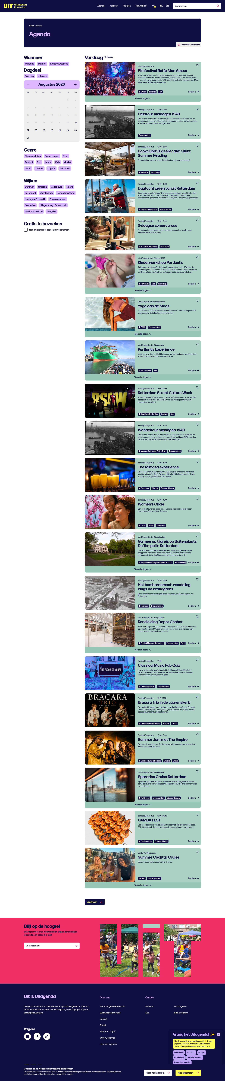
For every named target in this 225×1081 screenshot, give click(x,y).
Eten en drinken (33, 156)
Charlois (42, 187)
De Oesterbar (146, 841)
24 (28, 130)
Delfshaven (57, 187)
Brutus (143, 92)
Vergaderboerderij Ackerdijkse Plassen (156, 563)
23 (75, 123)
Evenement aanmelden (190, 45)
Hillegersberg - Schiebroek (53, 205)
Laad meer (92, 902)
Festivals (149, 1006)
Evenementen (52, 156)
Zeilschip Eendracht (149, 209)
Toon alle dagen (141, 98)
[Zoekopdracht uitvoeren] (218, 6)
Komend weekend (59, 63)
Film (39, 162)
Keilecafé (144, 172)
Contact (103, 1019)
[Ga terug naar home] (15, 6)
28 (60, 130)
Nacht (28, 168)
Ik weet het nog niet (182, 1062)
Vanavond (191, 1052)
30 (75, 130)
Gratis (48, 162)
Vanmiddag (178, 1052)
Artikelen (127, 6)
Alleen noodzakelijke (155, 1073)
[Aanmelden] (76, 946)
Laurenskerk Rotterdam (150, 724)
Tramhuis (144, 606)
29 (68, 130)
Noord (70, 187)
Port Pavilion (146, 371)
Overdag (29, 76)
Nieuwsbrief (141, 6)
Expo (65, 156)
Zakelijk (103, 1025)
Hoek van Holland (34, 211)
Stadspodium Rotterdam (151, 761)
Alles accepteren (185, 1073)
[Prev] (28, 84)
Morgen (42, 63)
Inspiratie (114, 6)
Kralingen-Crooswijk (35, 199)
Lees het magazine (108, 1044)
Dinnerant (145, 488)
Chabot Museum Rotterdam (152, 643)
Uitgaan (51, 168)
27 (52, 130)
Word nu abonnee (107, 1038)
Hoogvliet (51, 211)
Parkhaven (145, 798)
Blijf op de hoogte (107, 1031)
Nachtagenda (180, 1006)
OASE (143, 327)
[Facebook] (37, 1036)
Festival (29, 162)
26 (44, 130)
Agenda (100, 6)
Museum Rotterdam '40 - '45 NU (153, 451)
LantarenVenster (147, 686)
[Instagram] (27, 1036)
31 (28, 138)
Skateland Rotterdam (149, 414)
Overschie (30, 205)
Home (31, 26)
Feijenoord (30, 193)
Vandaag (29, 63)
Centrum (29, 187)
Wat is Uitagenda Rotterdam (112, 1006)
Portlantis (145, 284)
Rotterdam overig (65, 193)
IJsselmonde (46, 193)
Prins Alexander (57, 199)
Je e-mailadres (32, 946)
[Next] (75, 84)
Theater (39, 168)
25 (36, 130)
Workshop (65, 168)
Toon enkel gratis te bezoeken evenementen (49, 230)
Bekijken (192, 92)
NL (161, 6)
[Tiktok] (46, 1036)
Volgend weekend (195, 1057)
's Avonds (42, 76)
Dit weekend (179, 1057)
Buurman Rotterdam (149, 247)
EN (167, 6)
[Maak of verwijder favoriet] (197, 65)
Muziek (67, 162)
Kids (57, 162)
